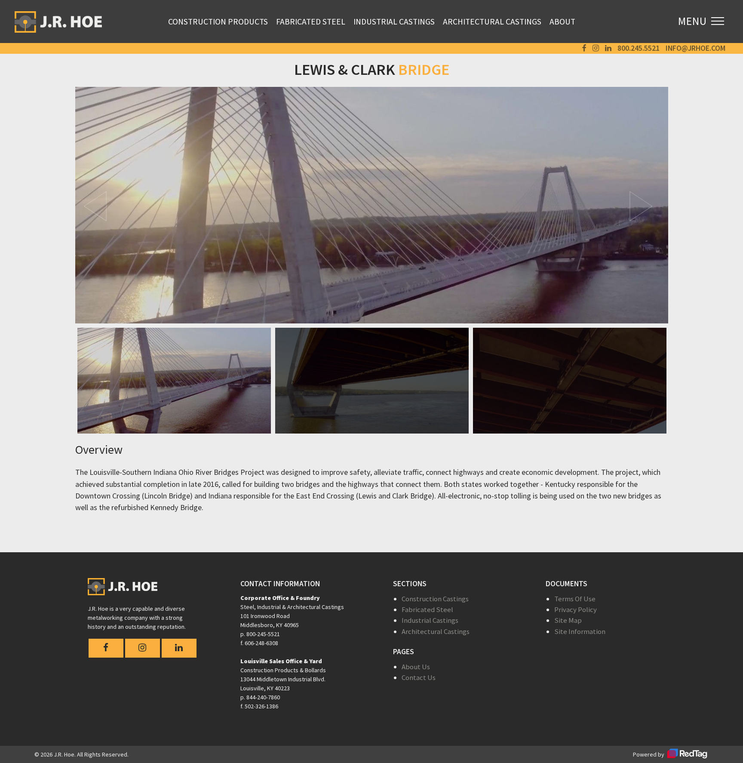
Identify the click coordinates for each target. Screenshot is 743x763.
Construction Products (218, 21)
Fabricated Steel (310, 21)
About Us (416, 666)
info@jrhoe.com (696, 48)
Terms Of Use (575, 598)
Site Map (568, 620)
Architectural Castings (492, 21)
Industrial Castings (394, 21)
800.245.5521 (638, 48)
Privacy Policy (575, 609)
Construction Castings (435, 598)
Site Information (579, 631)
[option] (371, 205)
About (562, 21)
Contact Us (419, 677)
